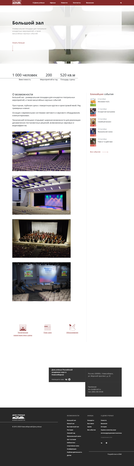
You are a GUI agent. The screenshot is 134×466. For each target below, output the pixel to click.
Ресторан (70, 430)
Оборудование (72, 332)
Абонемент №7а (103, 102)
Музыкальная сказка (105, 132)
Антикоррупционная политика (111, 433)
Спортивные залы (73, 446)
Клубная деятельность (74, 452)
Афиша (53, 3)
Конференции (71, 449)
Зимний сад (71, 433)
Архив (89, 427)
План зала (48, 332)
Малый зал (70, 423)
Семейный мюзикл (104, 122)
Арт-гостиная (71, 439)
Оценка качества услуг (108, 430)
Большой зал (71, 420)
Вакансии (90, 3)
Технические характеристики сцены (22, 333)
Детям (69, 455)
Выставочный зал (73, 427)
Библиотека (71, 442)
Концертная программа (106, 112)
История (104, 427)
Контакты (77, 3)
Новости (64, 3)
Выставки (90, 423)
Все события (91, 430)
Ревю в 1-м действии (105, 142)
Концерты (90, 420)
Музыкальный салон (74, 436)
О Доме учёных (38, 3)
